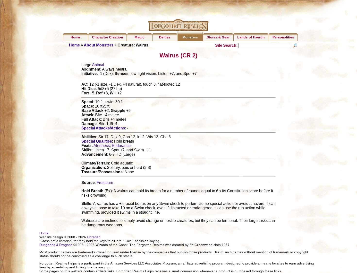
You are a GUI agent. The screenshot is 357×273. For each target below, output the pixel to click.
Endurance (121, 146)
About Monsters (98, 45)
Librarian (94, 237)
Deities (164, 37)
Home (75, 37)
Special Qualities (96, 141)
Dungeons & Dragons (55, 245)
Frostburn (105, 183)
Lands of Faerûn (251, 37)
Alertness (102, 146)
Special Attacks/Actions (103, 128)
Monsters (190, 37)
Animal (98, 65)
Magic (139, 37)
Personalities (283, 37)
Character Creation (107, 37)
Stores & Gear (218, 37)
